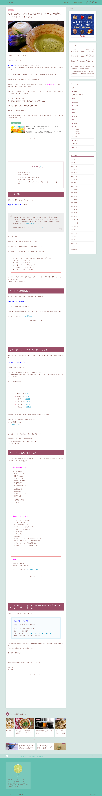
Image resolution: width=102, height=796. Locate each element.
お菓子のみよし (30, 316)
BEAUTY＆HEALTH (78, 95)
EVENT (75, 98)
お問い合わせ (79, 2)
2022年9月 (74, 159)
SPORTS (75, 140)
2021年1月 (74, 216)
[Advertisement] (35, 150)
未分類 (75, 147)
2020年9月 (74, 229)
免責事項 (21, 794)
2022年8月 (74, 162)
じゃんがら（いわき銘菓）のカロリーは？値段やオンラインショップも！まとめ (37, 182)
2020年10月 (74, 226)
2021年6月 (74, 199)
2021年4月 (74, 206)
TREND (75, 144)
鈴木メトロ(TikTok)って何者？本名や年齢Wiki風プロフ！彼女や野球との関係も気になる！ (82, 61)
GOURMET (11, 10)
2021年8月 (74, 193)
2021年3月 (74, 209)
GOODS (75, 102)
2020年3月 (74, 246)
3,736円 (28, 404)
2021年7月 (74, 196)
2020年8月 (74, 233)
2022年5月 (74, 173)
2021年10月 (74, 186)
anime (75, 91)
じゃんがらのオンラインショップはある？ (28, 177)
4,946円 (28, 407)
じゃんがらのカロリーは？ (24, 172)
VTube (77, 131)
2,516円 (28, 401)
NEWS (75, 123)
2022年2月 (74, 176)
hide (41, 166)
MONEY (75, 116)
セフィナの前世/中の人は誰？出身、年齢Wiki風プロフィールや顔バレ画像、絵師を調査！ (82, 73)
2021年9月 (74, 189)
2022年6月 (74, 169)
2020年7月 (74, 236)
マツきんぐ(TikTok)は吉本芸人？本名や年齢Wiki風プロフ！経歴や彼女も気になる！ (82, 50)
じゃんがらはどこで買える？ (24, 179)
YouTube (77, 133)
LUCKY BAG (76, 109)
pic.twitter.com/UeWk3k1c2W (32, 223)
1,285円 (27, 396)
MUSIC (75, 119)
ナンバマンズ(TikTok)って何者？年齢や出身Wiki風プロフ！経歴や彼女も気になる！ (82, 55)
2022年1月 (74, 179)
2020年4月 (74, 243)
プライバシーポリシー (11, 794)
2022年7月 (74, 166)
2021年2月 (74, 213)
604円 (27, 393)
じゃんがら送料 (15, 424)
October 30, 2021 (39, 228)
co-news (9, 2)
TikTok (77, 129)
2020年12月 (74, 219)
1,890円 (28, 399)
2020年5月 (74, 239)
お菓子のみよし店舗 (32, 569)
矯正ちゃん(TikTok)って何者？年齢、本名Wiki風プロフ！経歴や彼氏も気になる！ (82, 67)
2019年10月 (74, 250)
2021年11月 (74, 183)
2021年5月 (74, 203)
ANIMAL (75, 88)
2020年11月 (74, 223)
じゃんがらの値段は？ (22, 174)
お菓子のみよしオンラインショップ (18, 362)
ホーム (68, 2)
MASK (75, 112)
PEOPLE (75, 126)
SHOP (75, 137)
